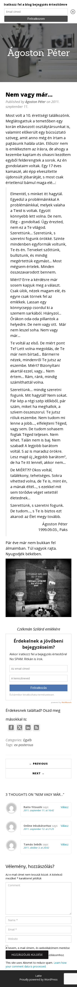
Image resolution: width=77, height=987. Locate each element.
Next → (38, 773)
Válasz (64, 807)
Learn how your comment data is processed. (36, 964)
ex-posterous (23, 745)
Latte (38, 975)
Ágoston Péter (38, 53)
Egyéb (27, 740)
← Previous (38, 763)
